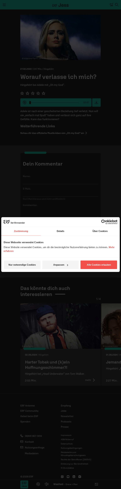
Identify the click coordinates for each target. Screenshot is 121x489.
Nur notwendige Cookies (22, 264)
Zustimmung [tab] (21, 231)
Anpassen (58, 264)
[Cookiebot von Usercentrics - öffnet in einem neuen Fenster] (103, 221)
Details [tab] (60, 231)
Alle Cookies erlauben (99, 264)
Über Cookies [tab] (100, 231)
